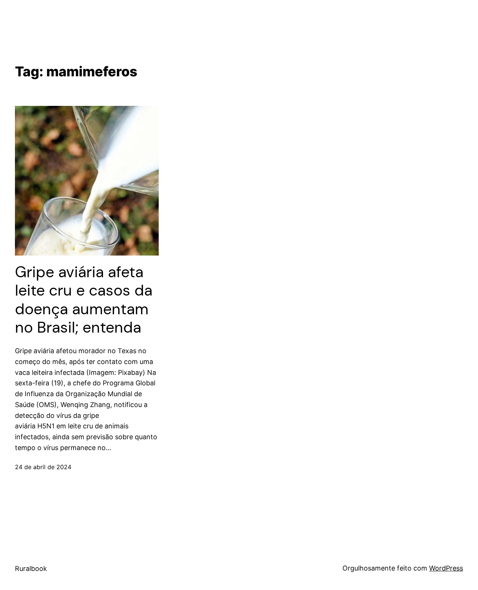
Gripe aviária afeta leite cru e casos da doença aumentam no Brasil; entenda (83, 300)
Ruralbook (31, 568)
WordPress (446, 568)
